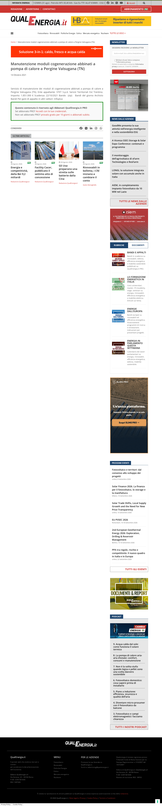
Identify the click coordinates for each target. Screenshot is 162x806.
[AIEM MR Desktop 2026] (129, 224)
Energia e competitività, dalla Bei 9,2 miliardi (19, 172)
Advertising (32, 9)
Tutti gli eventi (136, 569)
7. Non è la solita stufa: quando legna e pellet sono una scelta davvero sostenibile (128, 670)
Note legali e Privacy (77, 798)
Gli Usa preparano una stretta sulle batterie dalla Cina (68, 172)
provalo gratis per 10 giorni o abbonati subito (65, 114)
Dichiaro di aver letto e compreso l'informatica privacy (128, 61)
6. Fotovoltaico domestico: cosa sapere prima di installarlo (127, 683)
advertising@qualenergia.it (98, 767)
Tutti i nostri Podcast (131, 727)
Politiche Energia (68, 33)
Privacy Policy (5, 804)
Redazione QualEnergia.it (20, 181)
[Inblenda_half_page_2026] (129, 415)
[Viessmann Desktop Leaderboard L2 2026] (57, 51)
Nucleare (105, 33)
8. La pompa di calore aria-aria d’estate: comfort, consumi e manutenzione (127, 658)
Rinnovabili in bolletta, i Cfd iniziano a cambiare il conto (91, 174)
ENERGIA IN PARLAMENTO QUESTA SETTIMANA (135, 344)
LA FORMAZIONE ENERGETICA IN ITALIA (136, 279)
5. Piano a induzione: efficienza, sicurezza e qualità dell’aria (125, 694)
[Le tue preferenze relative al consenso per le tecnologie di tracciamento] (157, 801)
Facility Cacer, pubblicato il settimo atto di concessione (44, 172)
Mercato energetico (91, 33)
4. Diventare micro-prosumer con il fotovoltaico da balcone (129, 705)
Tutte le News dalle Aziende (133, 202)
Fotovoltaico (43, 33)
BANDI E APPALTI (136, 252)
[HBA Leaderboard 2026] (111, 21)
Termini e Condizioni (107, 798)
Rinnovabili (54, 33)
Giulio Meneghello (89, 185)
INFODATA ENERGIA (21, 3)
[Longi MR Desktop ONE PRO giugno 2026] (129, 95)
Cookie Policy (92, 798)
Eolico (79, 33)
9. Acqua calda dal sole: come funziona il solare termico (126, 647)
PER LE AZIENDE (90, 757)
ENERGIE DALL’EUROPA (134, 310)
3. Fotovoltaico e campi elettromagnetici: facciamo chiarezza (127, 716)
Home (13, 42)
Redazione (16, 9)
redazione (124, 794)
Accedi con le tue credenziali (51, 111)
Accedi (132, 3)
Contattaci (49, 9)
